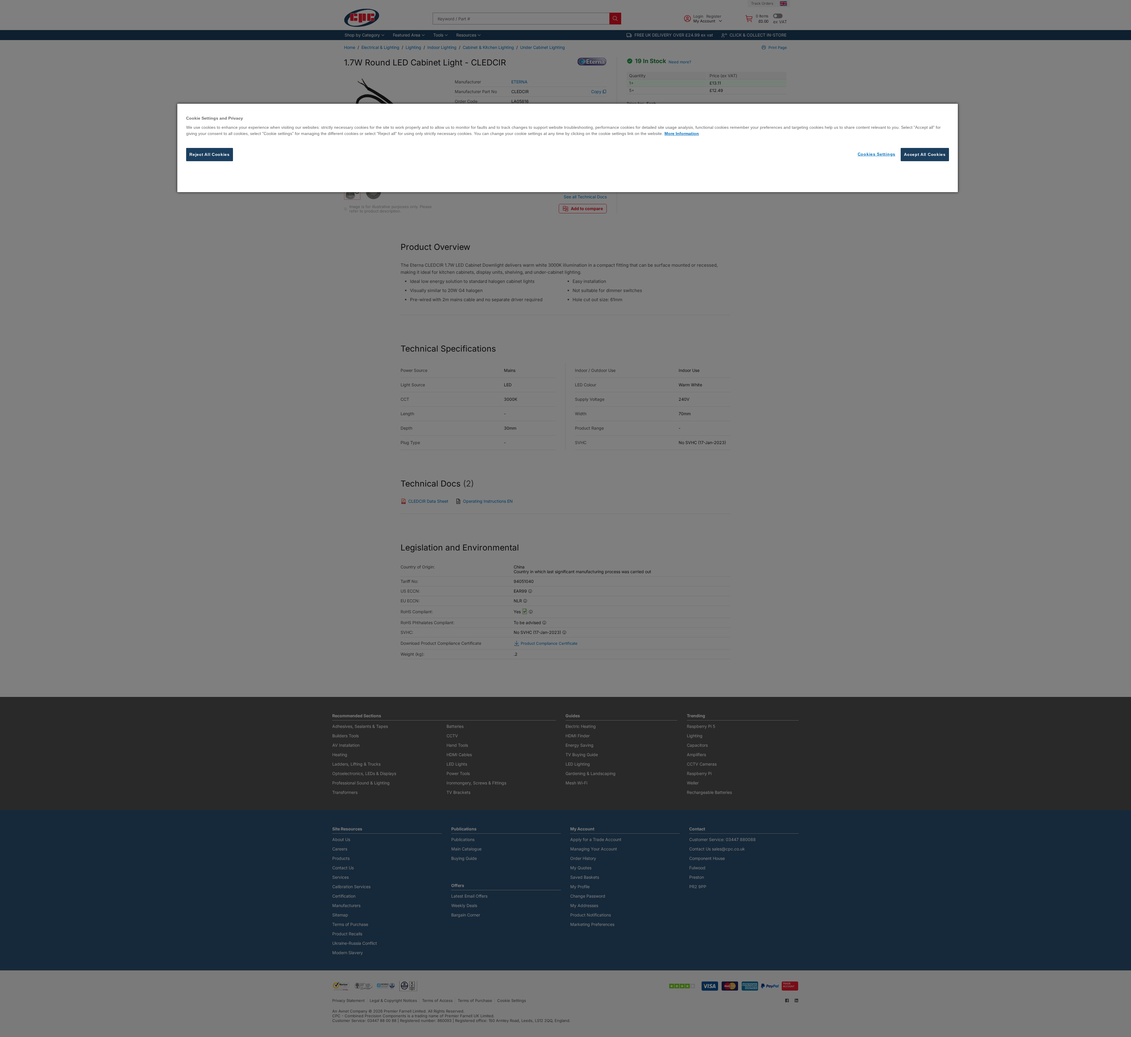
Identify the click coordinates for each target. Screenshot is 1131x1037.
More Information (681, 133)
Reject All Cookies (209, 154)
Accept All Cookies (925, 154)
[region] (567, 148)
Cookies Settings (876, 153)
